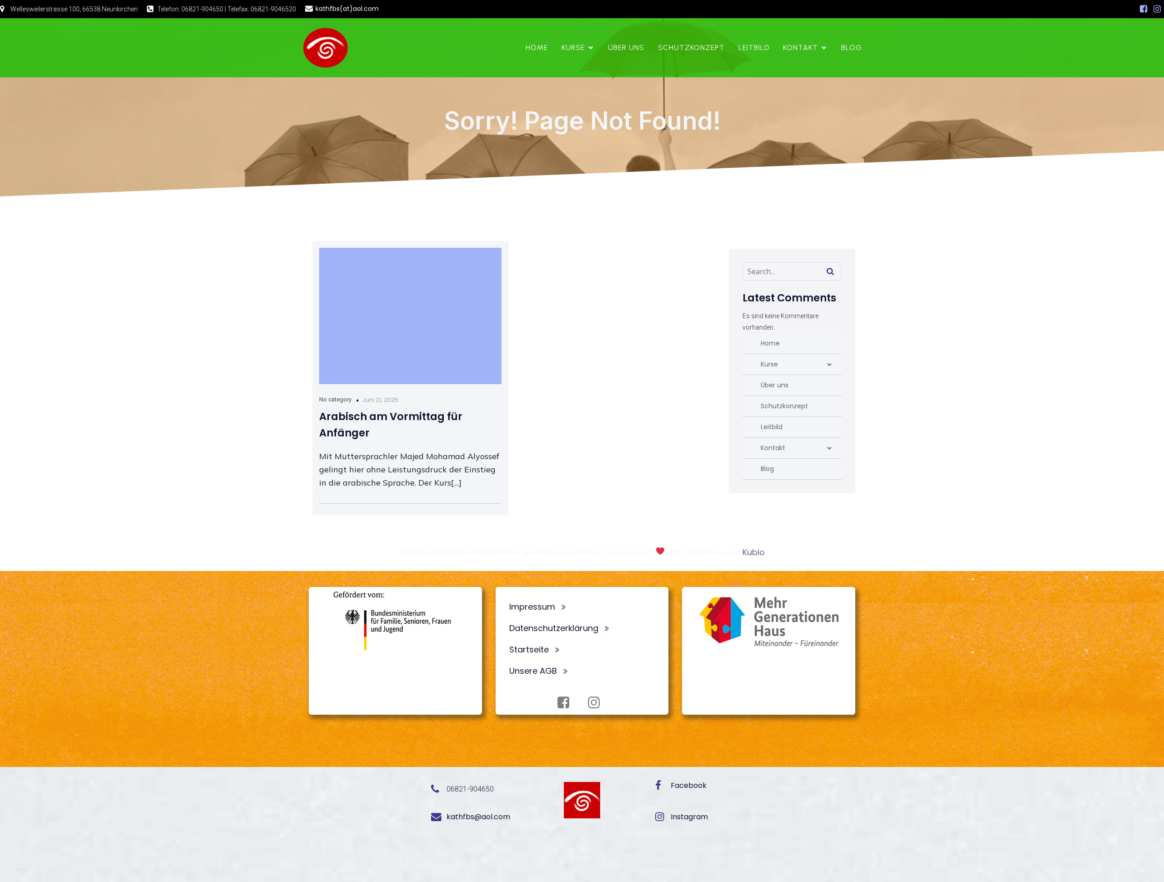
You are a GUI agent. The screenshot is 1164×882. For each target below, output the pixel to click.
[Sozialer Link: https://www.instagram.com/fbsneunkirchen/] (1157, 9)
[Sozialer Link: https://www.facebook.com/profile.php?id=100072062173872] (1143, 9)
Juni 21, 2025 (380, 400)
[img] (829, 364)
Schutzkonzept (691, 47)
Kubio (754, 552)
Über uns (626, 47)
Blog (851, 47)
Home (537, 47)
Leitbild (753, 47)
